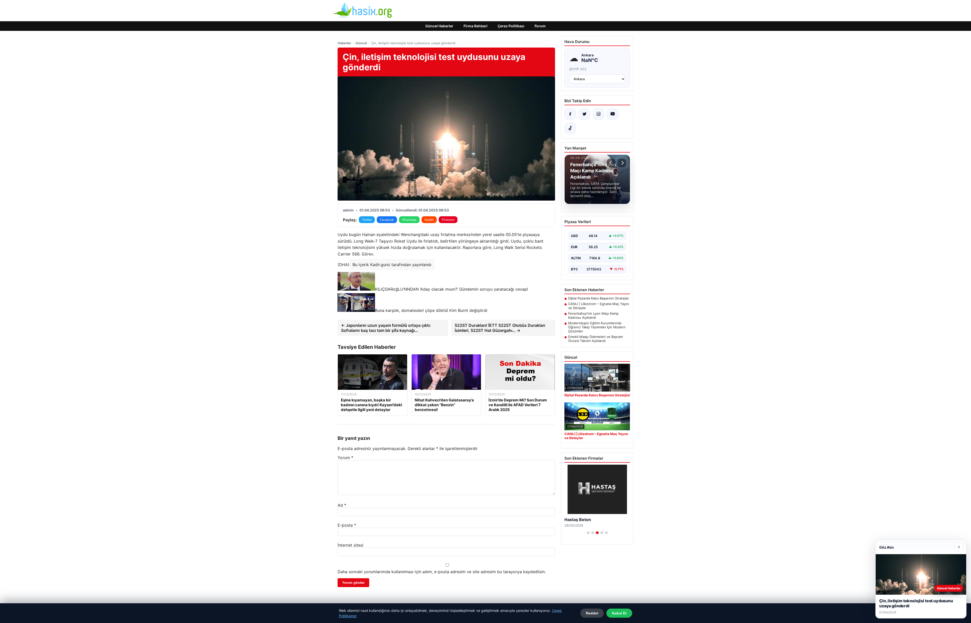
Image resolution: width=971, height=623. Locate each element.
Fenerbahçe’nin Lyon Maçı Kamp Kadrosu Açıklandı (593, 315)
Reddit (429, 220)
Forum (540, 26)
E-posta (347, 525)
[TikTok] (570, 128)
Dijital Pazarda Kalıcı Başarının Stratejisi (598, 298)
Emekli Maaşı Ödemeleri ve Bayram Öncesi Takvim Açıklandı (595, 339)
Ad (342, 505)
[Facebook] (570, 114)
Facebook (387, 220)
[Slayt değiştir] (588, 532)
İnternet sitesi (350, 545)
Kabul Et (619, 613)
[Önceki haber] (611, 163)
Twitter (367, 220)
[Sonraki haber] (621, 163)
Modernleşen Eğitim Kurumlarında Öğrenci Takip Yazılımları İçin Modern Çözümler (597, 327)
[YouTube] (613, 114)
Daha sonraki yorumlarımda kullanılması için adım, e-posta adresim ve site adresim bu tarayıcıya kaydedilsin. (442, 571)
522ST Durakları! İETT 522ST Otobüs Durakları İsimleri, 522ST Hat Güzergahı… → (500, 328)
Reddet (592, 613)
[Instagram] (598, 114)
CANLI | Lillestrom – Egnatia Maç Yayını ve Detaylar (598, 306)
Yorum (345, 457)
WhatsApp (409, 220)
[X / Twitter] (584, 114)
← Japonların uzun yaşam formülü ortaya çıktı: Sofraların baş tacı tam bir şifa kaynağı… (386, 328)
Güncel (361, 43)
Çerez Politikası (511, 26)
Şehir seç (578, 69)
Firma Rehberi (476, 26)
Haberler (344, 43)
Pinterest (448, 220)
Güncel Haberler (439, 26)
